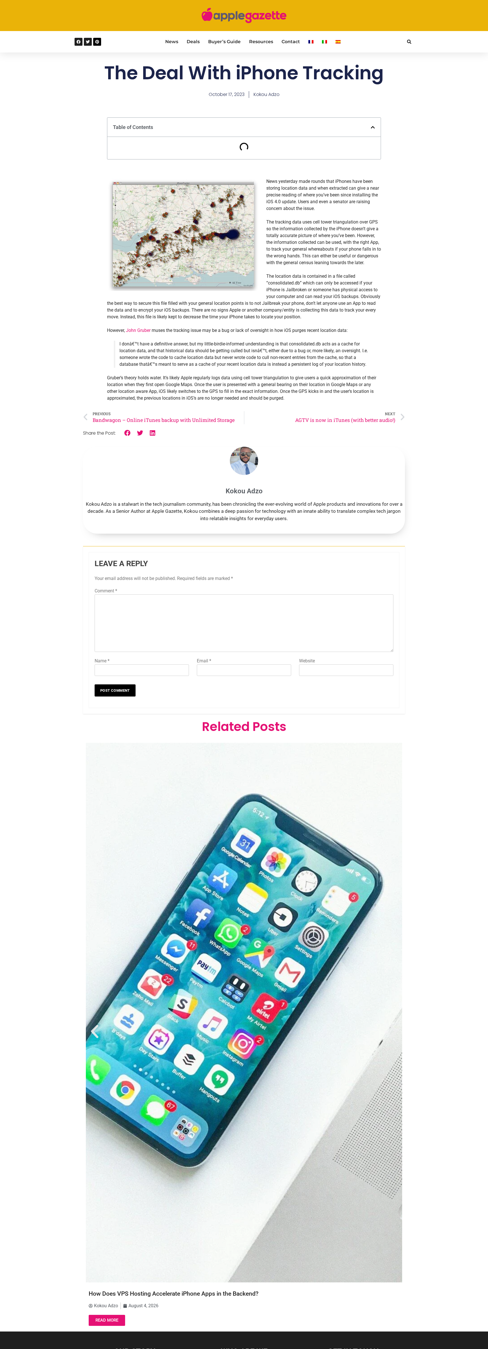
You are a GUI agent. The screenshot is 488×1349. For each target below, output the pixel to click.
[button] (409, 41)
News (171, 41)
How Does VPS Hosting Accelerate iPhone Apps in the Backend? (173, 1293)
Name (102, 660)
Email (204, 660)
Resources (261, 41)
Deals (193, 41)
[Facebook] (78, 42)
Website (307, 660)
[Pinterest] (97, 42)
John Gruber (138, 330)
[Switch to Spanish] (338, 41)
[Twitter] (88, 42)
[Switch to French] (310, 41)
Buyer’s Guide (224, 41)
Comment (106, 591)
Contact (291, 41)
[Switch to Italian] (324, 41)
